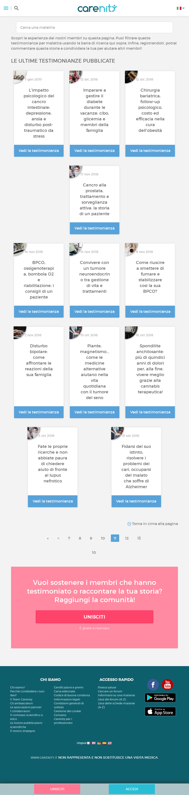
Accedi (132, 789)
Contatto (60, 715)
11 (115, 538)
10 (103, 538)
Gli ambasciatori (21, 703)
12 (127, 538)
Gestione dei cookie (67, 711)
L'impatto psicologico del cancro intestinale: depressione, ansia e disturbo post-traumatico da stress (39, 113)
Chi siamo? (17, 687)
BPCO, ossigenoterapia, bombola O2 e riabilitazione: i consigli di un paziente (39, 280)
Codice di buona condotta (72, 695)
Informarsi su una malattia (116, 695)
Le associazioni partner (25, 707)
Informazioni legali (67, 699)
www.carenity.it (44, 757)
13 (139, 538)
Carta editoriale (64, 691)
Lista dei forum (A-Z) (112, 699)
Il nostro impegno (22, 731)
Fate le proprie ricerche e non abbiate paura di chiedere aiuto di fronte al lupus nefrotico (53, 464)
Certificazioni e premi (68, 687)
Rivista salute (107, 687)
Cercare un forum (110, 691)
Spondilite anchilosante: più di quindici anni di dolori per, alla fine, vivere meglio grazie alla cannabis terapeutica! (150, 369)
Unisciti (94, 617)
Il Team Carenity (21, 699)
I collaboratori (20, 711)
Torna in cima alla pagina (154, 523)
